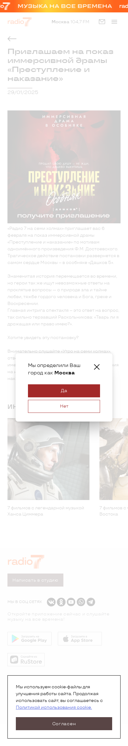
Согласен (64, 723)
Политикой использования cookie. (54, 707)
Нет (64, 406)
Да (64, 390)
